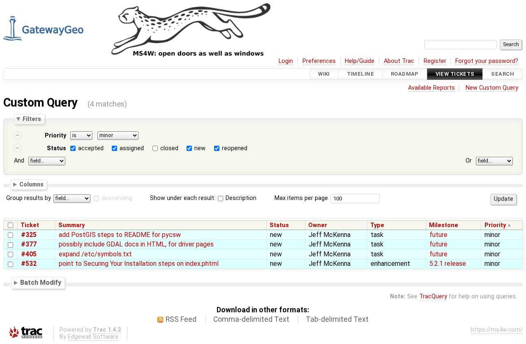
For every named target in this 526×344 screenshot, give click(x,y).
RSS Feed (181, 319)
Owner (317, 225)
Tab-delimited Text (337, 319)
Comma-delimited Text (251, 319)
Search (502, 74)
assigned (132, 148)
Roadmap (405, 74)
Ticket (30, 225)
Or (469, 160)
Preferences (319, 61)
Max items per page (301, 198)
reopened (234, 148)
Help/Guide (359, 61)
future (438, 235)
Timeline (360, 74)
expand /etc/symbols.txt (95, 254)
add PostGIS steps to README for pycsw (120, 235)
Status (56, 148)
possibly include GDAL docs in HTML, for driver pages (136, 244)
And (19, 160)
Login (286, 61)
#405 (29, 254)
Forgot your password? (486, 61)
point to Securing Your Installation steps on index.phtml (139, 263)
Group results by (28, 198)
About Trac (399, 61)
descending (117, 198)
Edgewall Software (93, 336)
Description (240, 198)
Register (435, 61)
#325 (29, 235)
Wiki (324, 74)
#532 (29, 263)
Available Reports (431, 87)
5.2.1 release (447, 263)
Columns (31, 184)
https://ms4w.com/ (497, 329)
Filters (32, 119)
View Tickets (455, 74)
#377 (29, 244)
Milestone (443, 225)
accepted (91, 148)
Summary (71, 225)
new (199, 148)
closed (169, 148)
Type (377, 225)
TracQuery (433, 296)
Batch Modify (40, 282)
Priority (55, 135)
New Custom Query (492, 87)
